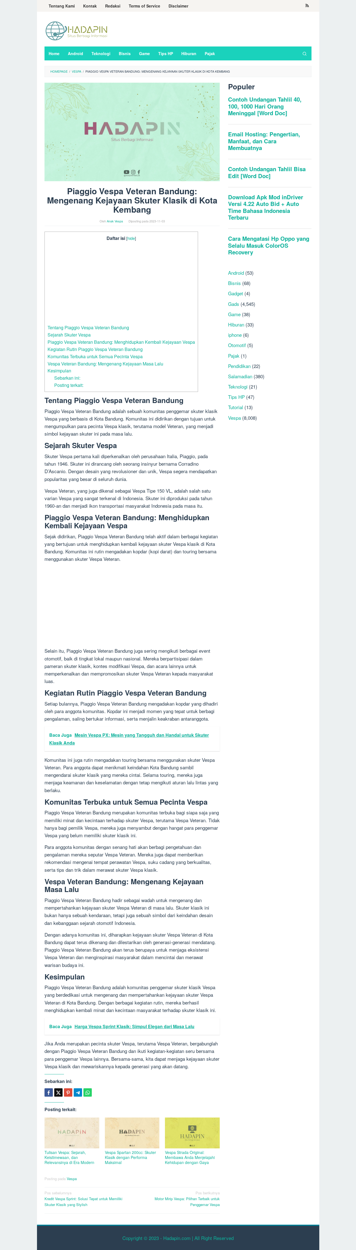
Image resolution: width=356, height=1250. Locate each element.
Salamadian (240, 376)
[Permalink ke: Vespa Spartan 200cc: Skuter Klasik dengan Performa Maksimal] (132, 1133)
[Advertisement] (121, 283)
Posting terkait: (68, 385)
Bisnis (234, 282)
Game (234, 314)
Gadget (235, 293)
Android (236, 272)
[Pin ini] (68, 1092)
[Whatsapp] (87, 1092)
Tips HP (236, 396)
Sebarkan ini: (67, 377)
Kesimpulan (59, 370)
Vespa (72, 1178)
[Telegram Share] (78, 1092)
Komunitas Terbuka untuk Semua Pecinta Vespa (95, 356)
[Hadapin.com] (76, 30)
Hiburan (236, 324)
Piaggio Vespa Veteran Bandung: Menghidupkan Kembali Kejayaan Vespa (121, 341)
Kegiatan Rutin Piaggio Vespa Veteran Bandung (95, 349)
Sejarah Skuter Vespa (69, 334)
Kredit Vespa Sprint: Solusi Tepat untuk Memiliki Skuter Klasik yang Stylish (83, 1198)
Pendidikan (239, 365)
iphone (235, 334)
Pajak (233, 355)
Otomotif (237, 345)
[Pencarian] (305, 53)
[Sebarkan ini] (48, 1092)
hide (131, 238)
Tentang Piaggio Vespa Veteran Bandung (88, 327)
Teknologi (238, 386)
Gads (233, 303)
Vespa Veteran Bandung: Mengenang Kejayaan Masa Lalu (105, 363)
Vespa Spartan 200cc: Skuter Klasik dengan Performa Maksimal (130, 1157)
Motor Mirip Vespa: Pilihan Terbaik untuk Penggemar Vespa (187, 1198)
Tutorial (235, 407)
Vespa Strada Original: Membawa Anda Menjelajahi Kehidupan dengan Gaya (190, 1157)
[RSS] (307, 6)
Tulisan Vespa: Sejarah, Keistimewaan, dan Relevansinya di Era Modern (69, 1157)
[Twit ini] (58, 1092)
